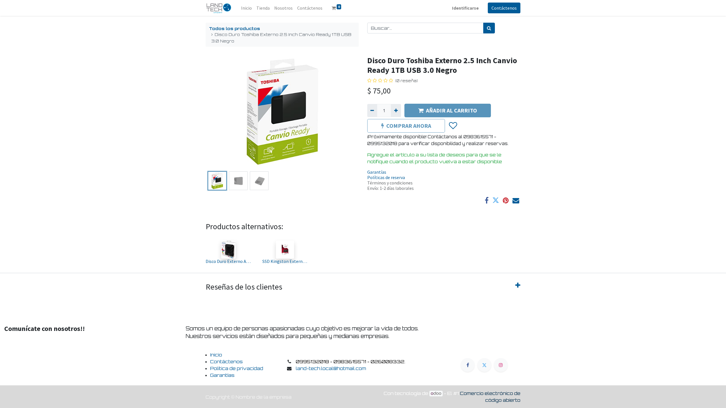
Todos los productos (234, 28)
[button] (217, 112)
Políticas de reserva (386, 177)
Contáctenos (504, 8)
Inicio (216, 355)
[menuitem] (246, 8)
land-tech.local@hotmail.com (331, 368)
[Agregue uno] (396, 110)
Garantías (376, 172)
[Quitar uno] (372, 110)
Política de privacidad (236, 368)
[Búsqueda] (489, 28)
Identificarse (465, 8)
